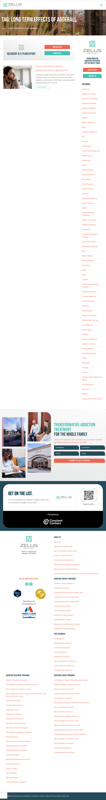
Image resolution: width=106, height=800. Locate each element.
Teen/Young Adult (89, 353)
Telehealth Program (13, 755)
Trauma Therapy (11, 768)
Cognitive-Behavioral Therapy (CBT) (66, 597)
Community (86, 146)
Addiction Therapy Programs (64, 583)
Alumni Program (11, 773)
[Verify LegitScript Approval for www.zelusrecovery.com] (17, 597)
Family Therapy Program (62, 606)
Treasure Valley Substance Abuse (92, 378)
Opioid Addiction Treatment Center (66, 739)
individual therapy (89, 225)
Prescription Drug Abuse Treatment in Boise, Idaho (71, 703)
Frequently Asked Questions (64, 560)
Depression (86, 160)
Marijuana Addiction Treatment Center (67, 725)
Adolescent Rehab (89, 103)
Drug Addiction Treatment (63, 698)
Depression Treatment (62, 656)
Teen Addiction (88, 349)
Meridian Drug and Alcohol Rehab (65, 569)
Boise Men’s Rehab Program (16, 723)
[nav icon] (101, 5)
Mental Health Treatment (62, 643)
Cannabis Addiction (89, 132)
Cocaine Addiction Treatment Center (67, 694)
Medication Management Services (18, 759)
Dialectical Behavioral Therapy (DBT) (66, 601)
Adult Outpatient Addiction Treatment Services (22, 684)
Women (85, 394)
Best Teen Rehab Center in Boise (65, 551)
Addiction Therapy (89, 94)
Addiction (63, 70)
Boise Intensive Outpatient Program (18, 741)
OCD (84, 275)
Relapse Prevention (89, 315)
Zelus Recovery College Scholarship (66, 564)
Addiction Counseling (61, 588)
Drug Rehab (86, 179)
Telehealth (86, 363)
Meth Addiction (88, 260)
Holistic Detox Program (14, 714)
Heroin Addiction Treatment (88, 214)
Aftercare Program (12, 777)
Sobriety (85, 334)
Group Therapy (87, 203)
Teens (84, 358)
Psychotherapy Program (62, 619)
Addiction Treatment (90, 99)
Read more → (42, 87)
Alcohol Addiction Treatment (64, 689)
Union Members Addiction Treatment (19, 732)
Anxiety (85, 118)
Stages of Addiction (89, 339)
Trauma (85, 372)
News (84, 270)
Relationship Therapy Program (64, 629)
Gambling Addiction (89, 198)
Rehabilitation (87, 311)
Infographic (86, 229)
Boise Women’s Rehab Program (17, 728)
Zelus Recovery (16, 796)
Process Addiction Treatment (16, 782)
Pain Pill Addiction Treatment (64, 743)
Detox (84, 165)
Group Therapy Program (62, 610)
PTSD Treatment (88, 301)
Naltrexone (86, 265)
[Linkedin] (31, 584)
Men (83, 251)
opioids (85, 279)
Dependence (87, 156)
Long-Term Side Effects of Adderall (48, 66)
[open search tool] (97, 5)
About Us (57, 542)
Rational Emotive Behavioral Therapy (67, 624)
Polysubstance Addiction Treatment (66, 716)
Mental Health (87, 256)
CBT (83, 137)
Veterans (85, 389)
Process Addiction (89, 296)
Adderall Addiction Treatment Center (67, 684)
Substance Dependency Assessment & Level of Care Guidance (76, 573)
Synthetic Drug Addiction (63, 748)
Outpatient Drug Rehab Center (16, 750)
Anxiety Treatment (60, 652)
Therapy (85, 367)
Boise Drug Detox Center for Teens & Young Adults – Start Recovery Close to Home (26, 695)
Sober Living (87, 330)
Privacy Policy (56, 796)
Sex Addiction (87, 325)
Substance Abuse (88, 344)
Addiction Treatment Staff (63, 546)
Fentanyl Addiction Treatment (64, 752)
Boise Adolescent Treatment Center (18, 689)
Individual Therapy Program (63, 615)
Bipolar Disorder (88, 122)
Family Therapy (88, 189)
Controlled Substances (91, 151)
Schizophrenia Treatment (63, 670)
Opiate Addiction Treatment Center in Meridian (70, 734)
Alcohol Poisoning (89, 113)
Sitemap (66, 796)
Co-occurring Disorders (62, 648)
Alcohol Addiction (89, 108)
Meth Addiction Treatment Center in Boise (68, 730)
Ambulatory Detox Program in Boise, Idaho (68, 592)
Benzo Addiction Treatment (63, 712)
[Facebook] (27, 584)
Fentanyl (85, 193)
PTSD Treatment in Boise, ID (64, 666)
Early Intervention (12, 737)
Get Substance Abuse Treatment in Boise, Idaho (70, 680)
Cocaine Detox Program (14, 705)
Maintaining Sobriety (90, 246)
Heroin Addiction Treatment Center (66, 721)
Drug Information (88, 174)
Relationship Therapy (90, 320)
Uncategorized (87, 384)
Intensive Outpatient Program (90, 235)
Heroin (84, 208)
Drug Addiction (88, 170)
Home (3, 28)
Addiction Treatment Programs (16, 680)
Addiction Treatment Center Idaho (36, 796)
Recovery (85, 306)
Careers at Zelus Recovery (63, 555)
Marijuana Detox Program (14, 719)
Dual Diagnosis (87, 184)
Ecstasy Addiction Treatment (64, 707)
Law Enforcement (88, 242)
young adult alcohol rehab (92, 399)
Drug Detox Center (12, 710)
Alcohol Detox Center (13, 701)
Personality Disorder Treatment (65, 661)
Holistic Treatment (89, 220)
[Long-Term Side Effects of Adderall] (17, 77)
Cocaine (85, 141)
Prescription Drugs (89, 292)
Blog (84, 127)
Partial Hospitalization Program (90, 286)
